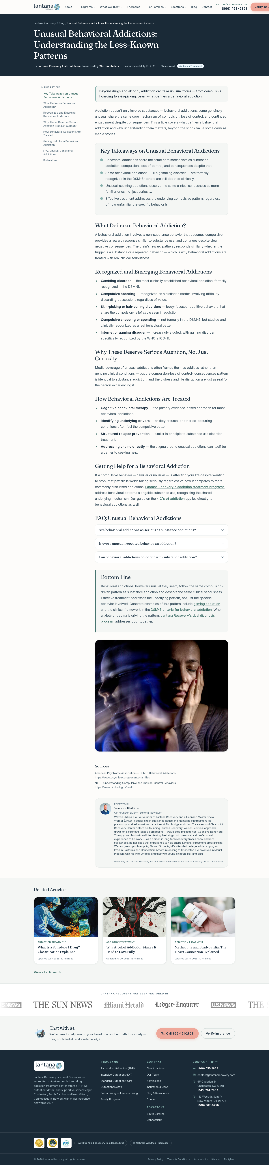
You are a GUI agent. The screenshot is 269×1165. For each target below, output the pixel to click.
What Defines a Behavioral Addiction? (59, 104)
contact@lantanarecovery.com (216, 1075)
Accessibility (200, 1159)
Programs (86, 7)
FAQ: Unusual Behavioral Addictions (58, 152)
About (68, 7)
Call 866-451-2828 (180, 1033)
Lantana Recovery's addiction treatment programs (185, 487)
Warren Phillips (109, 66)
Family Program (110, 1099)
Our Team (153, 1074)
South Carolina (156, 1113)
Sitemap (216, 1159)
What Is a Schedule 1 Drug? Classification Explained (59, 949)
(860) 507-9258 (208, 1105)
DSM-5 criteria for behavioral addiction (181, 610)
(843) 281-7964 (207, 1090)
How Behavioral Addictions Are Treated (62, 133)
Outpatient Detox (111, 1086)
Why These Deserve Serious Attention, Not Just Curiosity (61, 124)
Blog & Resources (158, 1093)
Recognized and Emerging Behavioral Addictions (59, 114)
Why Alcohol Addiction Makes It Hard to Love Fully (131, 949)
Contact (206, 7)
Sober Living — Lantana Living (119, 1093)
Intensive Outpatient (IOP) (116, 1074)
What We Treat (109, 7)
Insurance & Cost (157, 1086)
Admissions (154, 1080)
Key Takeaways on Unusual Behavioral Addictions (61, 95)
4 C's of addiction (171, 499)
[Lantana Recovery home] (47, 7)
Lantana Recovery (45, 23)
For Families (155, 7)
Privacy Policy (156, 1159)
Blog (194, 7)
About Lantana (156, 1068)
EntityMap (229, 1159)
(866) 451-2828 (207, 1068)
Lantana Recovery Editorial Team (59, 66)
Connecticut (154, 1119)
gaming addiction (206, 604)
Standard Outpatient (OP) (116, 1080)
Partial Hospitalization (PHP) (118, 1068)
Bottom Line (50, 160)
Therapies (133, 7)
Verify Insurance (218, 1033)
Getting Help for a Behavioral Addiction (60, 143)
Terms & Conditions (178, 1159)
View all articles (45, 972)
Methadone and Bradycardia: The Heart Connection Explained (200, 949)
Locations (177, 7)
